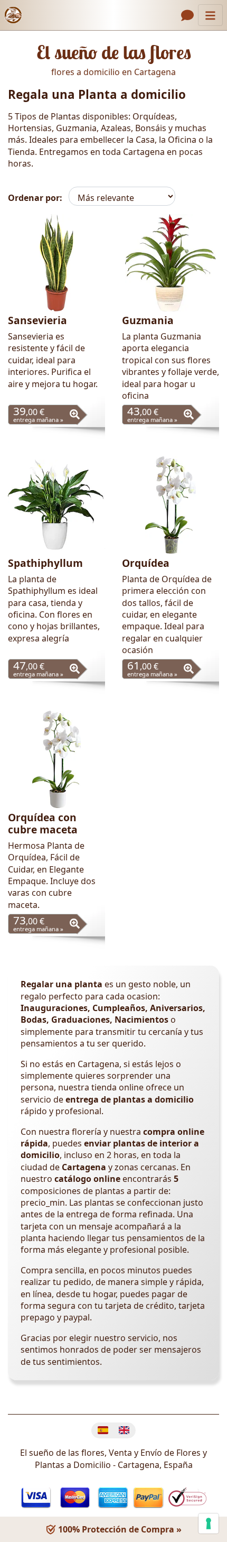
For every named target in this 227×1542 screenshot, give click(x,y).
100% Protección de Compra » (119, 1529)
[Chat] (187, 15)
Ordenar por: (35, 198)
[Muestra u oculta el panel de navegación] (210, 15)
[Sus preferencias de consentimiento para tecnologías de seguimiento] (208, 1523)
